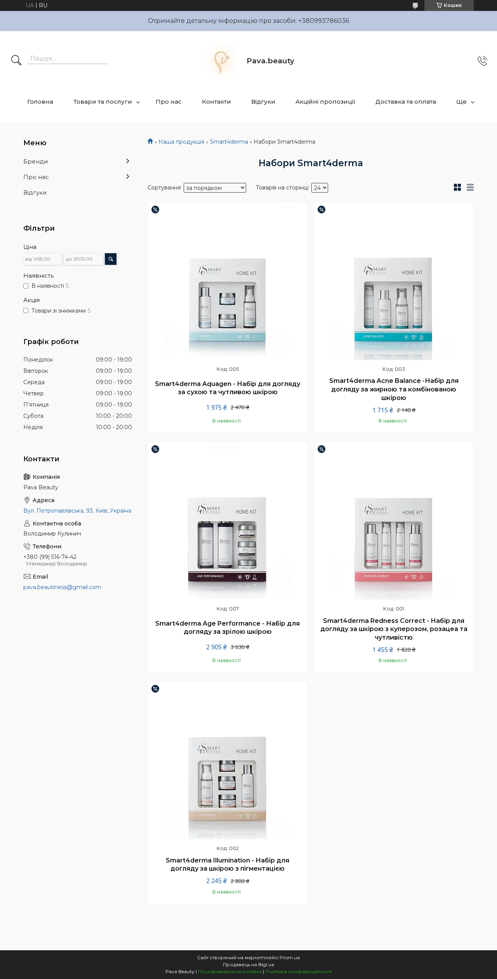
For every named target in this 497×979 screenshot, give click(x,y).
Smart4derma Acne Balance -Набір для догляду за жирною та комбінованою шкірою (394, 389)
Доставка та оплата (405, 101)
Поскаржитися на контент (230, 971)
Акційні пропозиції (325, 101)
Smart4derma (229, 141)
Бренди (35, 161)
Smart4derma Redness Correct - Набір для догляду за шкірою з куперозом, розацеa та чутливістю (393, 629)
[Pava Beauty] (221, 61)
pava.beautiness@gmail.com (62, 587)
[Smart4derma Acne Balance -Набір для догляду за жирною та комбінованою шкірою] (393, 282)
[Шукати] (16, 61)
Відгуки (263, 101)
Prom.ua (290, 957)
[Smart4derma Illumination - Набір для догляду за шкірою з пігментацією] (227, 761)
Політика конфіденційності (298, 971)
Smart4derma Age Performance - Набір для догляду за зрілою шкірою (227, 628)
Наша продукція (181, 141)
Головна (40, 101)
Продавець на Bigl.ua (248, 964)
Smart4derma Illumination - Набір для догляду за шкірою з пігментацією (227, 865)
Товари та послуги (102, 101)
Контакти (216, 101)
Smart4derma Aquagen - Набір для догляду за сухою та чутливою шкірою (227, 388)
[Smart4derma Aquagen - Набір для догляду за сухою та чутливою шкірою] (227, 282)
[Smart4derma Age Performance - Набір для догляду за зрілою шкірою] (227, 522)
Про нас (169, 101)
